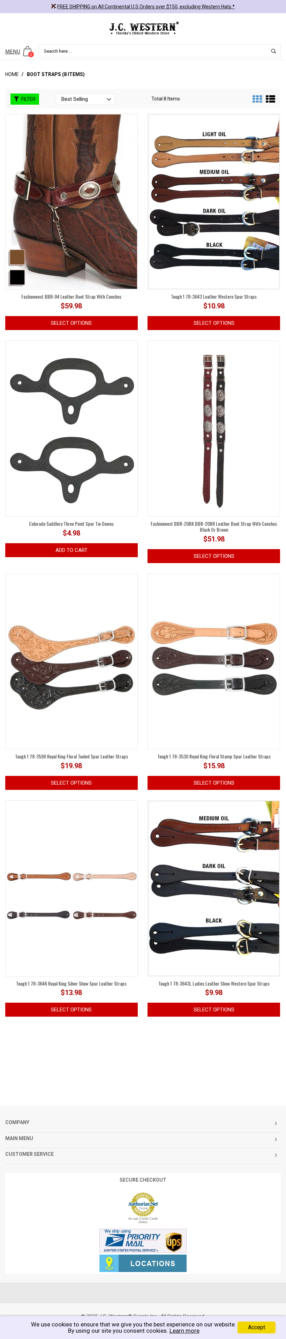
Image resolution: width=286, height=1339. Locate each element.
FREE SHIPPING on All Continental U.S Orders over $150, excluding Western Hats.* (146, 6)
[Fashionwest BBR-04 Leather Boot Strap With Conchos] (71, 201)
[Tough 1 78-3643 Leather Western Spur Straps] (214, 201)
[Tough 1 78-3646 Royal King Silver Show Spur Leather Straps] (71, 888)
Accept (256, 1327)
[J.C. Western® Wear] (143, 27)
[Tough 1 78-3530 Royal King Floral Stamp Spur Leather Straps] (214, 661)
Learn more (185, 1330)
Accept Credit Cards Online (143, 1220)
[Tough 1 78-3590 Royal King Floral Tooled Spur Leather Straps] (71, 662)
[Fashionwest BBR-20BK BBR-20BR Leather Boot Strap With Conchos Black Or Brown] (214, 428)
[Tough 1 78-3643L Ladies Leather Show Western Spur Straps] (214, 888)
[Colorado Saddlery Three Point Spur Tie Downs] (71, 428)
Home (12, 74)
